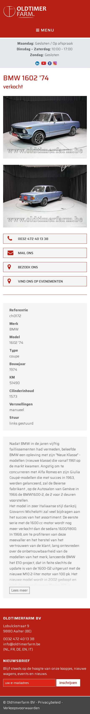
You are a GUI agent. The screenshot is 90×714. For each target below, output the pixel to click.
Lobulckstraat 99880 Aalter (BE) (17, 628)
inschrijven (68, 682)
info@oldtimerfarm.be (21, 644)
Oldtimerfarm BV (21, 702)
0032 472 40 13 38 (18, 639)
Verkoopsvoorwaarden (21, 708)
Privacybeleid (49, 702)
